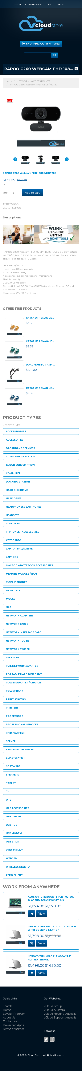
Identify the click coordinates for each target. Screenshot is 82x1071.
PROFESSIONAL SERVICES (22, 724)
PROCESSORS (14, 716)
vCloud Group (53, 1006)
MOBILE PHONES (16, 582)
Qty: (5, 192)
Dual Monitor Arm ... (40, 364)
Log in (17, 4)
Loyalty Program (14, 1013)
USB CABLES (13, 816)
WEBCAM (15, 203)
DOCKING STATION (18, 481)
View (41, 913)
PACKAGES (12, 657)
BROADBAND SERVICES (20, 448)
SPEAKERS (12, 774)
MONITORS (13, 590)
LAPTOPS (12, 557)
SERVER (11, 741)
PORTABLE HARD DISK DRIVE (24, 674)
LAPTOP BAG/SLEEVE (19, 548)
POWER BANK (14, 691)
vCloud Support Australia (60, 1017)
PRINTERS (12, 707)
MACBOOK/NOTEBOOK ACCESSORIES (29, 565)
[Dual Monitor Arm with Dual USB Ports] (14, 374)
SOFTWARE (13, 766)
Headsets (12, 515)
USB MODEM (14, 833)
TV (7, 791)
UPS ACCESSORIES (17, 808)
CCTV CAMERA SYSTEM (20, 456)
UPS (8, 799)
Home (9, 81)
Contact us (10, 1021)
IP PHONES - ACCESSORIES (22, 531)
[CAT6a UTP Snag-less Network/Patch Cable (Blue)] (14, 397)
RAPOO (16, 208)
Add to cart (32, 192)
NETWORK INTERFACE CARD (24, 632)
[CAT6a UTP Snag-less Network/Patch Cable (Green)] (14, 351)
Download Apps (13, 1025)
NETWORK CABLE (17, 624)
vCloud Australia (54, 1010)
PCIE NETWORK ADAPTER (22, 665)
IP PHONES (13, 523)
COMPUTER (13, 473)
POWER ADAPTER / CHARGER (24, 682)
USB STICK (12, 841)
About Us (9, 1017)
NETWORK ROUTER (18, 640)
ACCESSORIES (14, 439)
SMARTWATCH (15, 757)
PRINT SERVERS (16, 699)
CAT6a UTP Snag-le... (40, 317)
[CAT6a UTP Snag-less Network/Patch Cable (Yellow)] (14, 327)
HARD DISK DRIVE (17, 490)
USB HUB (11, 824)
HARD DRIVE (13, 498)
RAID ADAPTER (15, 732)
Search (7, 1006)
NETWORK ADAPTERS (19, 615)
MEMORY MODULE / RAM (21, 573)
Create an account (38, 4)
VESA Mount (14, 850)
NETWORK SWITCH (18, 649)
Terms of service (14, 1029)
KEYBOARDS (13, 540)
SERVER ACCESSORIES (20, 749)
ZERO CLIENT (14, 875)
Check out (63, 4)
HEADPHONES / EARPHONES (23, 506)
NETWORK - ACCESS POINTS (33, 81)
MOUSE (10, 598)
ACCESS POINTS (16, 431)
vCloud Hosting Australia (60, 1013)
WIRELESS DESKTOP (18, 866)
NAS (8, 607)
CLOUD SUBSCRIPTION (20, 464)
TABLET (11, 783)
